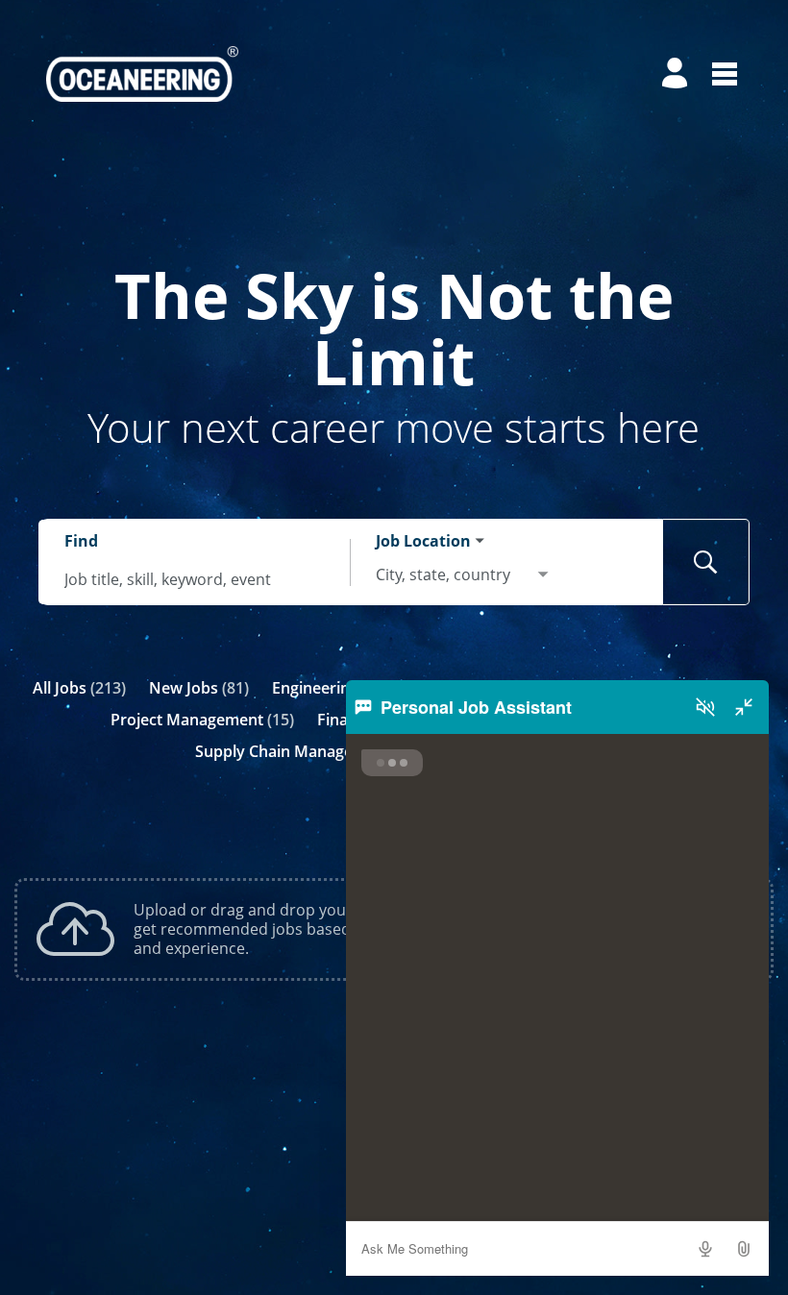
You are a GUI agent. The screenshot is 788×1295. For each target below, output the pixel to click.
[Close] (743, 707)
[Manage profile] (677, 74)
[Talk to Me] (705, 1249)
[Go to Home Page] (142, 74)
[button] (743, 1249)
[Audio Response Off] (705, 707)
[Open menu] (724, 74)
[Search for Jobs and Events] (706, 562)
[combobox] (195, 580)
